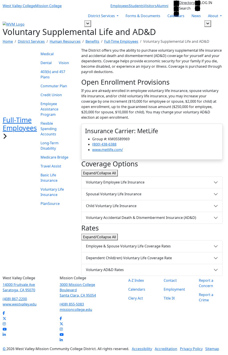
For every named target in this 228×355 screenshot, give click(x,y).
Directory (187, 2)
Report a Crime (206, 297)
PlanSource (50, 203)
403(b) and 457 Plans (53, 74)
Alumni (162, 5)
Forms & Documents (143, 15)
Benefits (92, 41)
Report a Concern (206, 283)
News (196, 15)
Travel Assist (51, 166)
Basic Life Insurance (49, 178)
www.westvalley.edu (20, 304)
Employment (174, 289)
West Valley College (19, 5)
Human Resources (65, 41)
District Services (102, 15)
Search (185, 8)
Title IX (169, 298)
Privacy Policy (191, 348)
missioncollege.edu (76, 309)
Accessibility (142, 348)
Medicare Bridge (54, 157)
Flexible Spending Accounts (49, 129)
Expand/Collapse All (99, 173)
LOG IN (206, 2)
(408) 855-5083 (72, 304)
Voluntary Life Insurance (52, 192)
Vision (64, 62)
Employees (119, 5)
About (213, 15)
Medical (47, 53)
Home (8, 41)
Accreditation (166, 348)
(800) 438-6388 (104, 144)
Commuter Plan (54, 86)
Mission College (48, 5)
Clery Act (135, 298)
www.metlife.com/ (107, 149)
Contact (170, 280)
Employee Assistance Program (49, 109)
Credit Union (51, 94)
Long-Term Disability (50, 146)
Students (136, 5)
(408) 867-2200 (15, 298)
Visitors (150, 5)
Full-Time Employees (121, 41)
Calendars (175, 15)
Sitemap (212, 348)
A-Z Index (136, 280)
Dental (46, 62)
